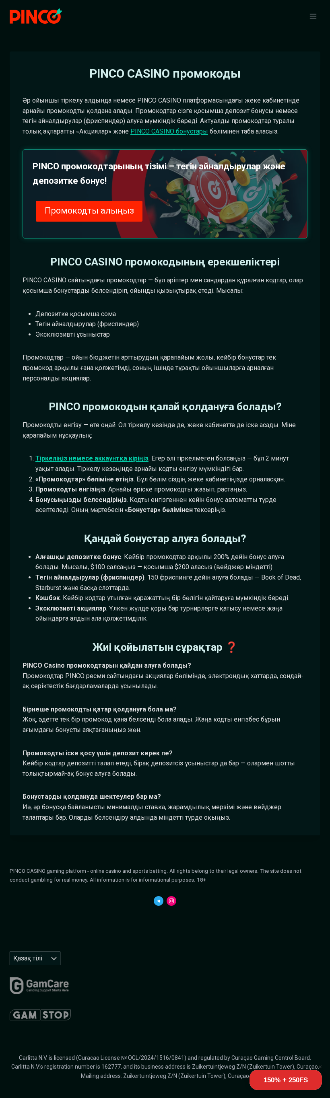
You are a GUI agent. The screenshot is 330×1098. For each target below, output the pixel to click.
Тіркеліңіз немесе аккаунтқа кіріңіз (91, 458)
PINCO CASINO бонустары (169, 131)
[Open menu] (312, 16)
